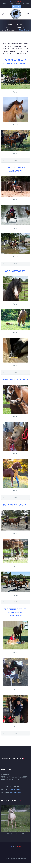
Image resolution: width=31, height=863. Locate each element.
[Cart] (2, 14)
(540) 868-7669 (14, 786)
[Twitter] (13, 1)
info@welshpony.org (15, 789)
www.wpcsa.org (15, 792)
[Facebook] (10, 1)
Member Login (16, 6)
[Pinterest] (18, 1)
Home (4, 3)
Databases (27, 3)
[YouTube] (20, 1)
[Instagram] (15, 1)
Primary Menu (28, 14)
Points (18, 3)
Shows (11, 3)
